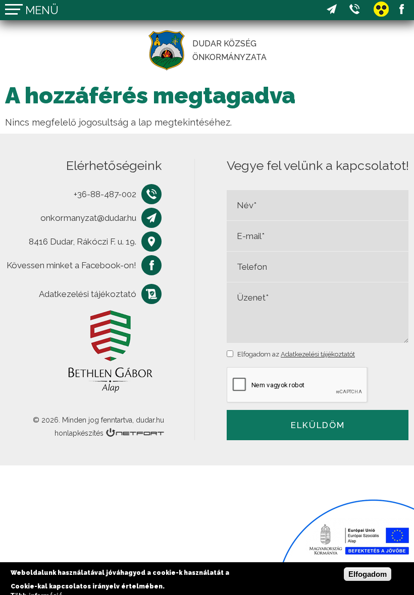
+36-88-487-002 (354, 9)
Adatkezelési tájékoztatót (318, 354)
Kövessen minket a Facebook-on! (401, 9)
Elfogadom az (296, 354)
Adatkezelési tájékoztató (87, 294)
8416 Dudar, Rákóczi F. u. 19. (82, 241)
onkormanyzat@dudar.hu (332, 9)
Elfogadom (367, 574)
